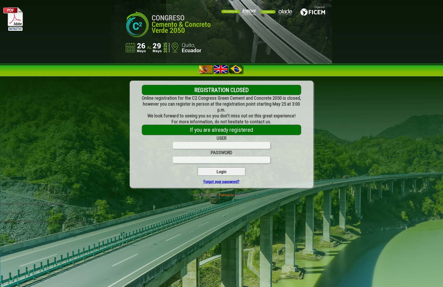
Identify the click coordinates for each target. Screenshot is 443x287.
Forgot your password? (221, 181)
